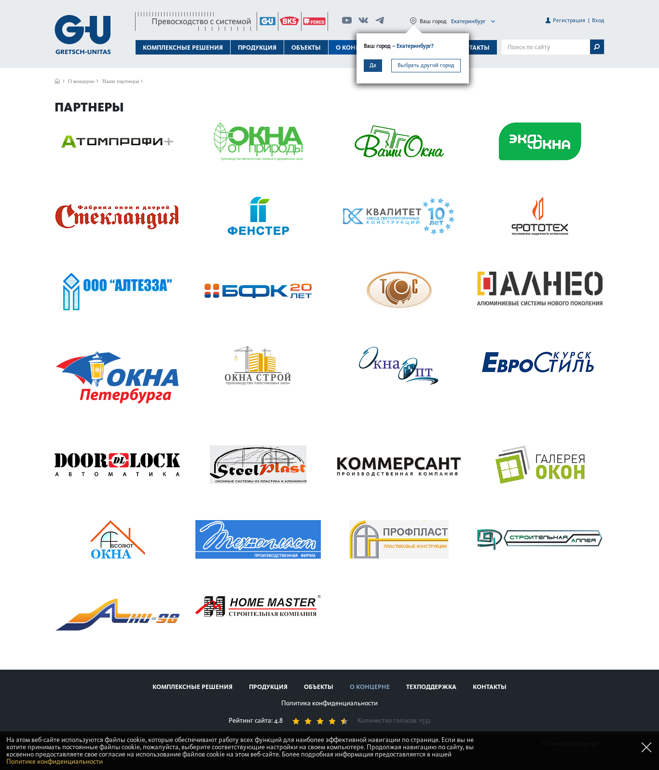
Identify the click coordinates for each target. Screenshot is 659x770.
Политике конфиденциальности (54, 761)
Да (373, 65)
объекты (306, 47)
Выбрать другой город (426, 65)
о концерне (370, 686)
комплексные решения (192, 686)
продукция (268, 686)
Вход (598, 20)
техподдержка (431, 686)
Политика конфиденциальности (329, 703)
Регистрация (569, 20)
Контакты (473, 47)
